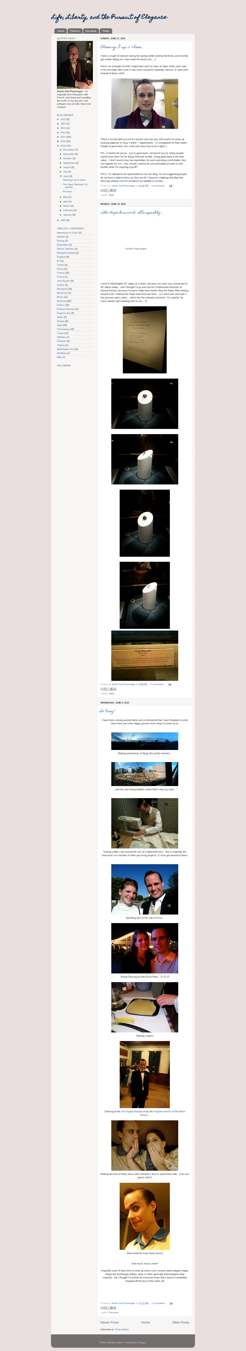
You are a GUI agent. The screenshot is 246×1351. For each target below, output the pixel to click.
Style (111, 195)
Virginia (61, 345)
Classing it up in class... (122, 47)
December (69, 149)
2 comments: (159, 1303)
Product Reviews (66, 309)
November (69, 154)
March (67, 206)
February (68, 210)
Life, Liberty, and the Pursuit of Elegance (109, 17)
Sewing (61, 321)
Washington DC (65, 349)
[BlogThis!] (105, 190)
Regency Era (64, 313)
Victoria (158, 918)
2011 (63, 141)
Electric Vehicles (65, 249)
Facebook (91, 31)
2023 (64, 119)
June (66, 176)
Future (60, 277)
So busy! (108, 711)
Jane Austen (63, 281)
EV (58, 261)
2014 (64, 128)
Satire (60, 317)
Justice (60, 285)
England (61, 257)
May (65, 197)
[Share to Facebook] (111, 190)
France (60, 273)
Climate (61, 237)
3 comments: (157, 684)
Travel (60, 333)
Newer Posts (109, 1322)
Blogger (142, 1342)
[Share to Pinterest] (114, 190)
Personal (113, 1312)
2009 (64, 220)
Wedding (61, 353)
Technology (63, 329)
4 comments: (158, 186)
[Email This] (102, 190)
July (65, 171)
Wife (59, 357)
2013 (64, 132)
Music (60, 297)
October (67, 158)
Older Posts (180, 1322)
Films (60, 269)
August (67, 167)
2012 (64, 137)
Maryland (62, 289)
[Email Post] (170, 186)
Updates (61, 337)
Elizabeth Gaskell (66, 253)
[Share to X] (108, 190)
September (69, 163)
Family (60, 265)
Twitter (105, 31)
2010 (64, 146)
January (67, 215)
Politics (60, 305)
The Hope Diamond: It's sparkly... (132, 212)
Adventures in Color (67, 232)
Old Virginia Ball (129, 1111)
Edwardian (62, 245)
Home (61, 31)
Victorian (61, 341)
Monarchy (62, 293)
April (66, 201)
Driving (60, 241)
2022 (64, 123)
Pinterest (75, 31)
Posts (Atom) (122, 1329)
